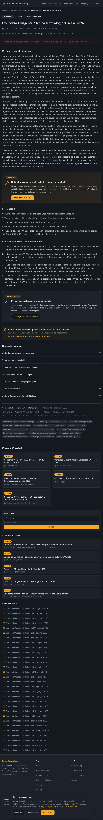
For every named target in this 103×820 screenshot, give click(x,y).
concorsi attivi (83, 41)
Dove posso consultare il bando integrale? (18, 374)
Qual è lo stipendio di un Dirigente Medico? (19, 395)
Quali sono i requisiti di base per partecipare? (19, 381)
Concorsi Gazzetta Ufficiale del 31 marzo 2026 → (29, 336)
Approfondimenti (66, 3)
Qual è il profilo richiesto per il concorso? (18, 352)
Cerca (51, 527)
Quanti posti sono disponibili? (13, 360)
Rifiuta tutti (18, 812)
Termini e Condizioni (71, 807)
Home (43, 3)
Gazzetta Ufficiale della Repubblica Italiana (32, 412)
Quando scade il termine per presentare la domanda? (22, 367)
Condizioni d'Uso (77, 775)
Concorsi (53, 3)
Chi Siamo (40, 785)
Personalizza (33, 812)
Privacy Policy (76, 765)
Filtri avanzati (11, 523)
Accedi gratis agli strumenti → (25, 316)
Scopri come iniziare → (22, 198)
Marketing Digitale (83, 3)
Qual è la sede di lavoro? (11, 388)
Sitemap (74, 780)
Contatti (97, 3)
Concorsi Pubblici (43, 770)
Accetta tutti (48, 812)
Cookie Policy (76, 770)
